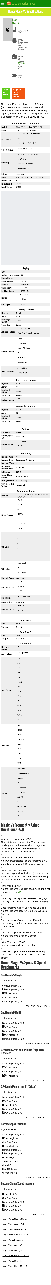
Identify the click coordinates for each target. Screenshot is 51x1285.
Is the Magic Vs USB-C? (13, 942)
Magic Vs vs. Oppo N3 (12, 1245)
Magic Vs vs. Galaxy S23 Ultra (16, 1250)
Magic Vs (16, 23)
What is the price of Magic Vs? (16, 839)
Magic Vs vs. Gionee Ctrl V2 (15, 1219)
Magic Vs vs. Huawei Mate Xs (16, 1256)
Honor (15, 20)
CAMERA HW (21, 64)
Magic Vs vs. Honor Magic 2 (15, 1266)
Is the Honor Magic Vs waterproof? (18, 858)
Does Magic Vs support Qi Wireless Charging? (24, 908)
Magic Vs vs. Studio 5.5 (13, 1240)
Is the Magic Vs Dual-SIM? (14, 870)
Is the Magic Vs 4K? (11, 886)
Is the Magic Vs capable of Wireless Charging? (24, 898)
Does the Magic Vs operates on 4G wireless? (23, 920)
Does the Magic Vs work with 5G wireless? (22, 932)
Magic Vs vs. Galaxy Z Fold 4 (15, 1235)
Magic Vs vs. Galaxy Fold (14, 1224)
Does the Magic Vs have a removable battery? (24, 951)
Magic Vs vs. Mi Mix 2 (12, 1261)
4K (19, 892)
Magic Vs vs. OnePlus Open (15, 1229)
